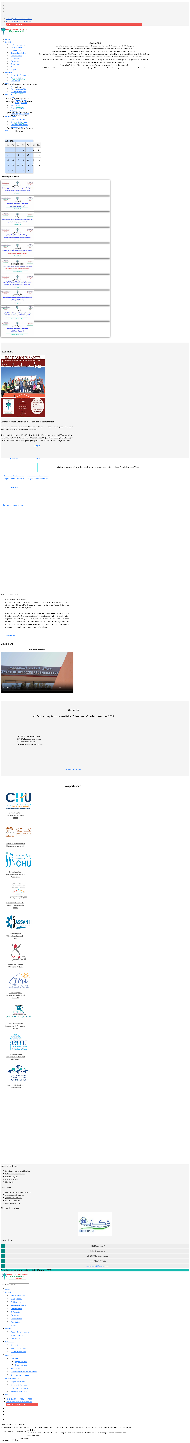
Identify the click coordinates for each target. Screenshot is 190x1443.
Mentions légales (11, 1176)
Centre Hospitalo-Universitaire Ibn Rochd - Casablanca (15, 874)
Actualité (8, 72)
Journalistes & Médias (13, 1197)
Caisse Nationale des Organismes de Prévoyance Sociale (15, 1026)
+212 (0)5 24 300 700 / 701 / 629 (19, 18)
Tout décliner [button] (21, 1431)
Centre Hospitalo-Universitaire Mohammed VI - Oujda (15, 995)
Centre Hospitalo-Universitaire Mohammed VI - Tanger (15, 1057)
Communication (19, 107)
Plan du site (9, 1182)
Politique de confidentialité (15, 1173)
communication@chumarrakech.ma (19, 21)
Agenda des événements (14, 1195)
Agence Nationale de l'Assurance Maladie (15, 965)
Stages (13, 69)
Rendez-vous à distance (16, 24)
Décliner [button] (15, 1440)
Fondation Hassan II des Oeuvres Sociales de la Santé (15, 905)
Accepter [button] (6, 1440)
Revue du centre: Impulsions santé (18, 1192)
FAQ (6, 130)
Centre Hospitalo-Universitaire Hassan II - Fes (15, 936)
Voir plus (37, 445)
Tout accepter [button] (8, 1431)
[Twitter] (6, 6)
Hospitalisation (19, 93)
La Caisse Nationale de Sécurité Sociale (15, 1086)
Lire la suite (10, 635)
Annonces (9, 94)
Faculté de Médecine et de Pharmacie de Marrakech (15, 845)
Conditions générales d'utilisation (17, 1171)
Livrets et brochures (18, 91)
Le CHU (8, 42)
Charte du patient (11, 1179)
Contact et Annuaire (12, 1200)
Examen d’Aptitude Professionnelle (17, 109)
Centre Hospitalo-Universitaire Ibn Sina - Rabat (15, 815)
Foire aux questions (12, 1203)
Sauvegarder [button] (24, 1438)
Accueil (7, 39)
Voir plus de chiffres (73, 769)
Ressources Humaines (19, 123)
